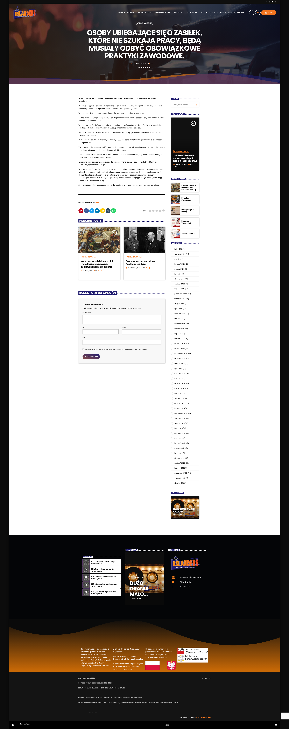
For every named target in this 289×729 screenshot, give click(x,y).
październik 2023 (180, 413)
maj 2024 (177, 378)
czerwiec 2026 (179, 254)
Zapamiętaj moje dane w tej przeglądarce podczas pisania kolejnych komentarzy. (116, 349)
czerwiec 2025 (179, 314)
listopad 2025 (179, 289)
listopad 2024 (179, 349)
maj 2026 (177, 259)
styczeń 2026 (179, 279)
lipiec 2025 (178, 309)
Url (84, 338)
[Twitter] (267, 2)
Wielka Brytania (144, 23)
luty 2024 (177, 393)
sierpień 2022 (179, 483)
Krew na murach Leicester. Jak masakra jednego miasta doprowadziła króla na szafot (97, 264)
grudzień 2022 (179, 463)
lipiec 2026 (178, 249)
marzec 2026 (179, 269)
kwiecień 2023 (179, 443)
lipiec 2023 (178, 428)
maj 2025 (177, 319)
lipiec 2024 (178, 369)
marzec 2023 (179, 448)
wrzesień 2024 (179, 359)
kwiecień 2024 (179, 383)
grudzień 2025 (179, 284)
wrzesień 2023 (179, 418)
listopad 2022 (179, 468)
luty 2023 (177, 453)
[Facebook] (275, 2)
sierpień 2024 (179, 363)
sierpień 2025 (179, 304)
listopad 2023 (179, 408)
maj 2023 (177, 438)
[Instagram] (272, 2)
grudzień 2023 (179, 403)
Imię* (84, 327)
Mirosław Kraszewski (186, 199)
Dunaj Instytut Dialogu (187, 210)
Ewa (97, 202)
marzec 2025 (179, 329)
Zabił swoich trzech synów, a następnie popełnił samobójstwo (185, 158)
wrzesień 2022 (179, 478)
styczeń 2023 (179, 458)
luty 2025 (177, 334)
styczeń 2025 (179, 339)
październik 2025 (180, 294)
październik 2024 (180, 354)
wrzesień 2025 (179, 299)
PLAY (268, 12)
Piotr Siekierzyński (203, 717)
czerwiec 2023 (179, 433)
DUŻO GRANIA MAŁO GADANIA (184, 510)
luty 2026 (177, 274)
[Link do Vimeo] (25, 12)
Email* (124, 327)
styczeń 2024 (179, 398)
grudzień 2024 (179, 344)
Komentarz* (87, 313)
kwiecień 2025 (179, 324)
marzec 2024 (179, 388)
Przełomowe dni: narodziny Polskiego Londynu (140, 263)
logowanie (92, 713)
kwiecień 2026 (179, 264)
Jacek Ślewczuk (188, 233)
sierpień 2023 (179, 423)
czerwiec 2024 (179, 374)
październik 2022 (180, 473)
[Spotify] (269, 2)
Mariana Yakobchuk (186, 222)
